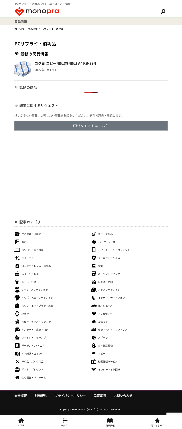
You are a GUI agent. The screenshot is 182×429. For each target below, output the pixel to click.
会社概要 (20, 395)
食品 (100, 265)
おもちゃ (103, 321)
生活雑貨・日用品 (31, 234)
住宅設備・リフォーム (34, 377)
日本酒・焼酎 (105, 281)
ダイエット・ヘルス (109, 257)
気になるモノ (157, 425)
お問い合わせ (123, 395)
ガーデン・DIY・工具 (33, 345)
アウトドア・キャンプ (34, 337)
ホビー (101, 353)
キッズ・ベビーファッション (37, 297)
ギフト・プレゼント (33, 369)
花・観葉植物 (105, 345)
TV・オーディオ (106, 242)
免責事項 (100, 395)
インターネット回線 (109, 369)
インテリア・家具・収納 (35, 329)
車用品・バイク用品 (33, 361)
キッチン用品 (105, 234)
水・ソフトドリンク (109, 273)
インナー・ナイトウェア (111, 297)
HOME (21, 425)
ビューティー (29, 257)
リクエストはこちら (93, 125)
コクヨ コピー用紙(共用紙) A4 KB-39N (65, 63)
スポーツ (103, 337)
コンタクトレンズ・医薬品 (36, 265)
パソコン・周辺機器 (33, 250)
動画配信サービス (108, 361)
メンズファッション (109, 289)
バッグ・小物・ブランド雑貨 (37, 305)
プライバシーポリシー (70, 395)
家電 (24, 242)
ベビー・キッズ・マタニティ (37, 321)
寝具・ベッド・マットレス (112, 329)
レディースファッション (35, 289)
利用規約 (41, 395)
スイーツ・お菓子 (31, 273)
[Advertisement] (91, 170)
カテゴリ (65, 425)
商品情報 (110, 425)
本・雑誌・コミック (33, 353)
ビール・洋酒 (29, 281)
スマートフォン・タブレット (114, 250)
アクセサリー (105, 313)
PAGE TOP (174, 412)
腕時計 (25, 313)
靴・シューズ (105, 305)
